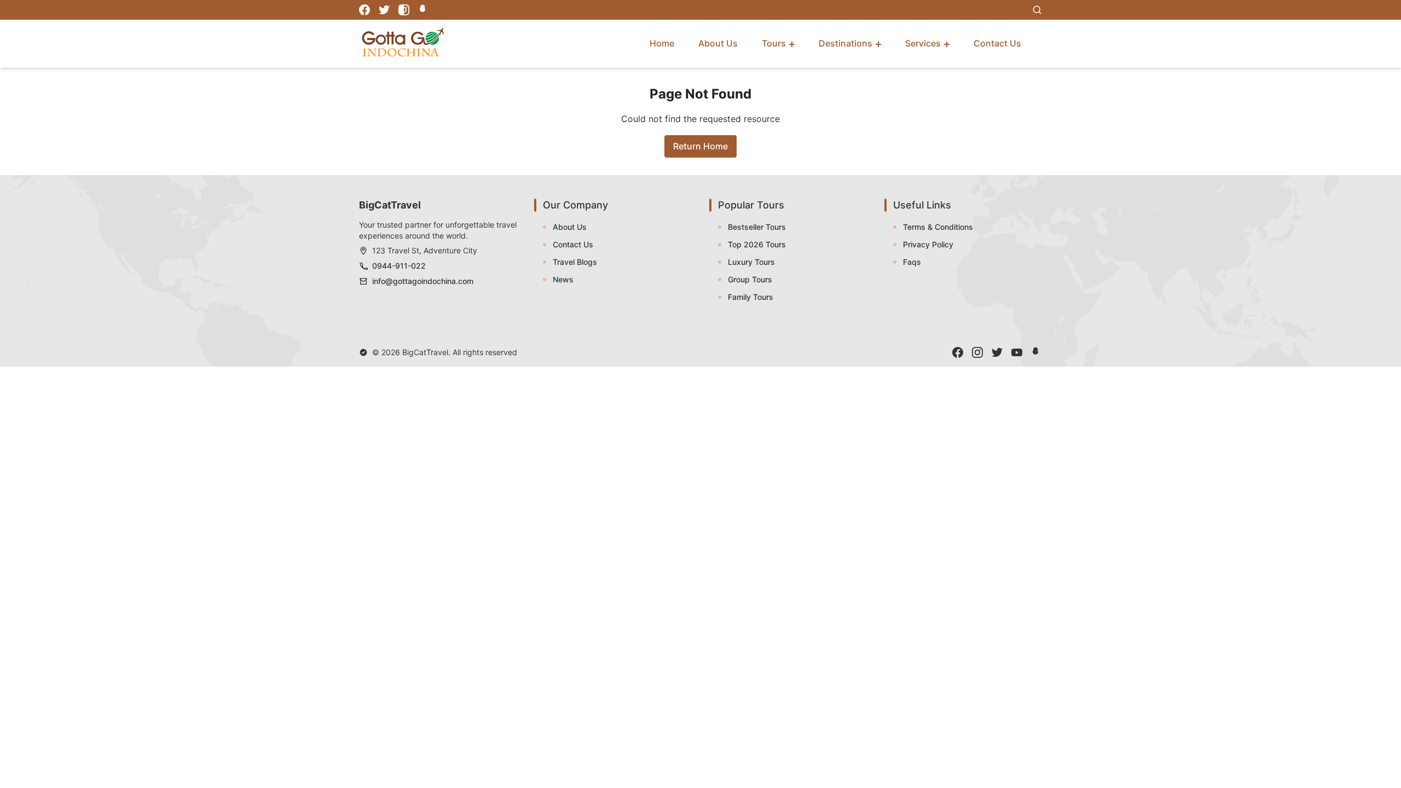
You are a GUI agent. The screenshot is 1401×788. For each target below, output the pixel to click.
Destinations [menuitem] (845, 43)
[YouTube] (1016, 352)
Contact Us (573, 244)
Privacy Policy (928, 244)
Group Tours (750, 279)
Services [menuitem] (923, 43)
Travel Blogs (575, 261)
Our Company (575, 205)
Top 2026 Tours (757, 244)
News (563, 279)
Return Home (700, 146)
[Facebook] (364, 9)
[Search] (1037, 10)
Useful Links (922, 205)
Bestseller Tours (757, 226)
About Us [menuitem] (718, 43)
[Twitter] (384, 9)
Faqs (912, 261)
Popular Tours (751, 205)
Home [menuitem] (662, 43)
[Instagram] (403, 9)
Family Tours (750, 297)
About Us (570, 226)
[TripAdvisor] (423, 9)
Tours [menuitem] (774, 43)
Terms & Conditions (938, 226)
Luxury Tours (751, 261)
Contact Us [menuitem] (997, 43)
